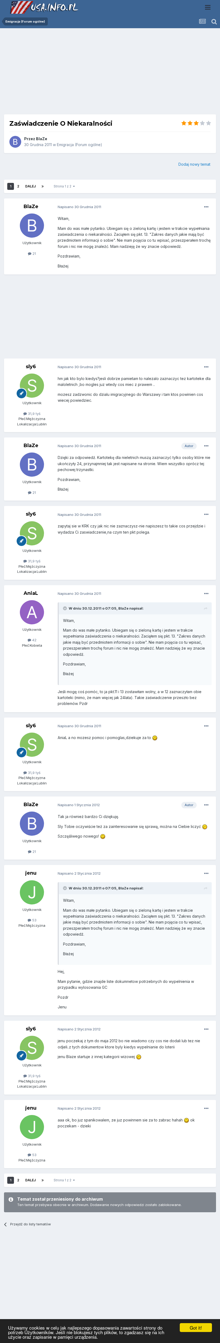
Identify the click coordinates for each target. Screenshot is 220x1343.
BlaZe (41, 138)
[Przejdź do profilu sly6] (32, 386)
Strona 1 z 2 (63, 186)
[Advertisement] (110, 73)
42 (33, 640)
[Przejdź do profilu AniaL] (32, 612)
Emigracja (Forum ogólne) (79, 144)
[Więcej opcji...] (206, 207)
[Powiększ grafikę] (154, 737)
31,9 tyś (34, 413)
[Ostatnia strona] (42, 186)
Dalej (30, 186)
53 (33, 920)
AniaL (31, 593)
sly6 (31, 367)
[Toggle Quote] (65, 608)
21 (33, 253)
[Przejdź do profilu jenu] (32, 892)
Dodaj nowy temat (194, 164)
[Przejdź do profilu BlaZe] (15, 142)
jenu (30, 873)
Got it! (196, 1327)
